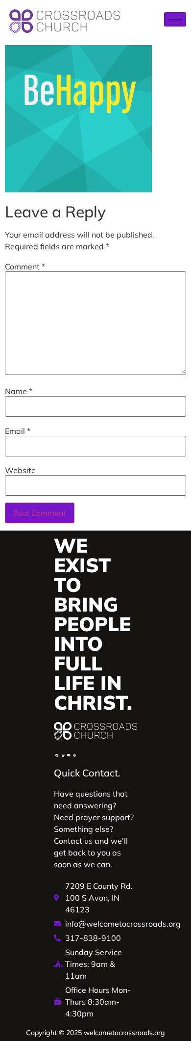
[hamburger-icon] (175, 19)
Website (20, 470)
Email (17, 431)
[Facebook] (57, 755)
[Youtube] (69, 755)
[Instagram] (63, 755)
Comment (25, 266)
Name (18, 391)
